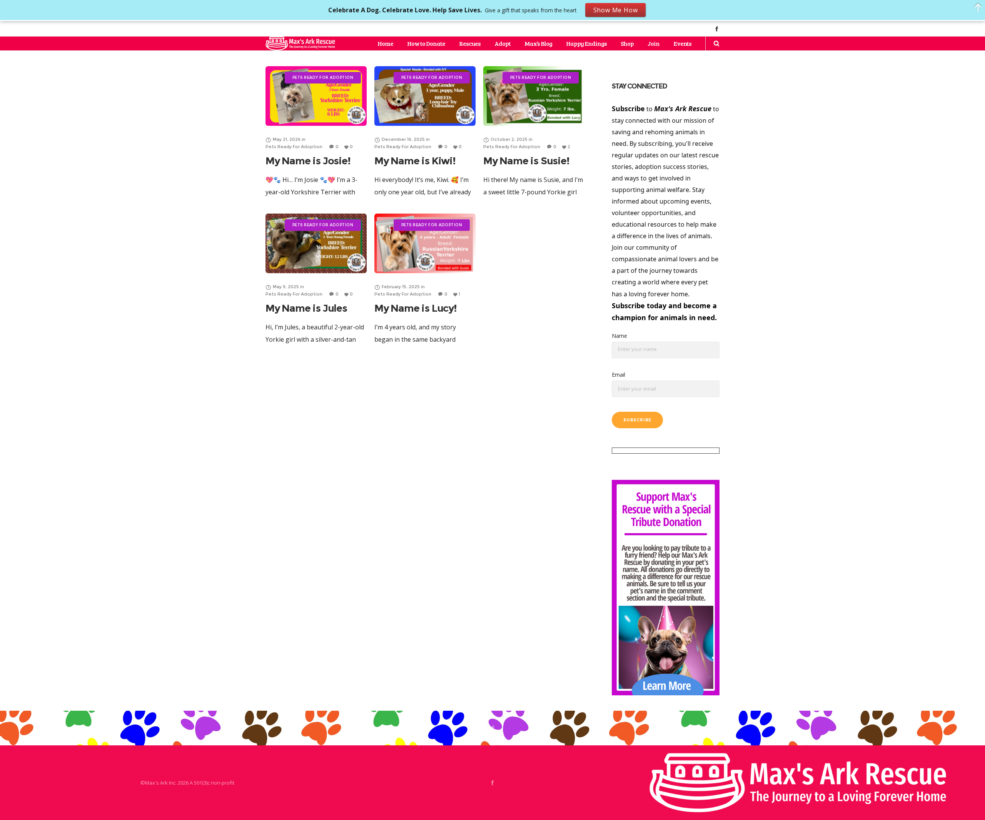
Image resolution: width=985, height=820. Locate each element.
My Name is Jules (306, 308)
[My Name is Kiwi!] (425, 96)
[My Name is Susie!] (533, 96)
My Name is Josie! (308, 161)
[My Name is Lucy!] (425, 243)
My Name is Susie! (526, 161)
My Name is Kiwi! (415, 161)
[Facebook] (716, 29)
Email (618, 374)
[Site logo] (300, 43)
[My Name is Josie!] (316, 96)
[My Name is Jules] (316, 243)
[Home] (798, 782)
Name (619, 335)
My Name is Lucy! (415, 308)
